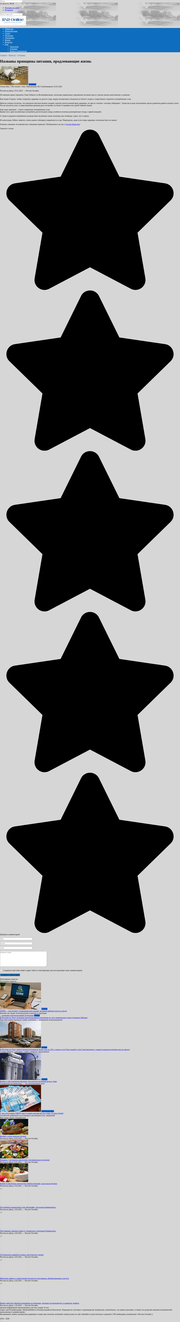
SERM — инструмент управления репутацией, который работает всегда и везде (33, 1011)
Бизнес (8, 40)
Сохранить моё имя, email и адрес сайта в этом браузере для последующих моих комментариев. (43, 970)
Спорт (7, 33)
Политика (9, 36)
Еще (6, 44)
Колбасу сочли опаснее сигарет (13, 1136)
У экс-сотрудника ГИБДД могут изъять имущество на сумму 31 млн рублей (31, 1113)
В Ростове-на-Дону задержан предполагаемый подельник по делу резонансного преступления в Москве (43, 1018)
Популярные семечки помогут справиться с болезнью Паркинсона (28, 1231)
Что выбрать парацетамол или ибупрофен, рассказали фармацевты (28, 1207)
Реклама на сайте (12, 8)
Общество (9, 29)
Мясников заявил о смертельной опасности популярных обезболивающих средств (34, 1278)
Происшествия (11, 31)
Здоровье (13, 49)
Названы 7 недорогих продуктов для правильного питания (24, 1160)
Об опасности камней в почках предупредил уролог (22, 1255)
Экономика (9, 38)
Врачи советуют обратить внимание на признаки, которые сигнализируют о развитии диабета (39, 1303)
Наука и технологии (18, 51)
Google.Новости (73, 124)
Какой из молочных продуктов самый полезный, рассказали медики (28, 1184)
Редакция (9, 10)
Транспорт (14, 47)
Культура (8, 42)
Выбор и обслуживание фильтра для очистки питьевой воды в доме (28, 1081)
